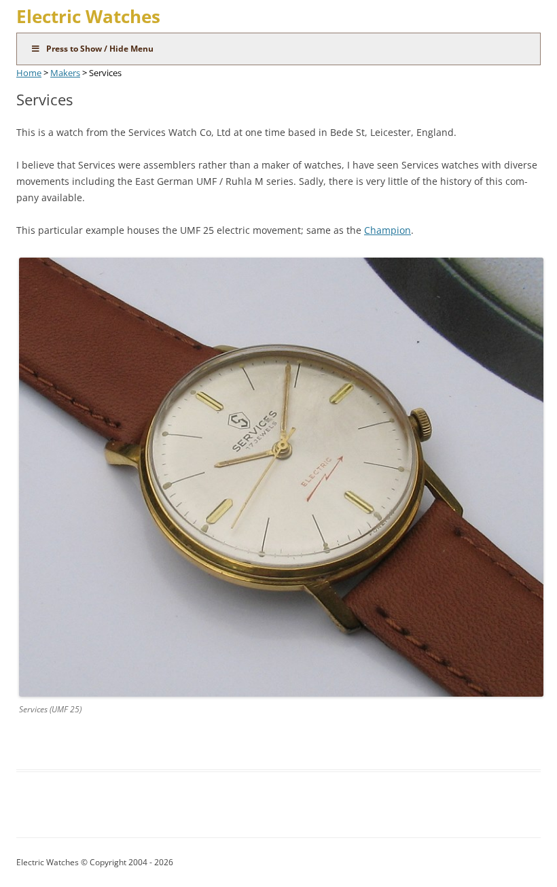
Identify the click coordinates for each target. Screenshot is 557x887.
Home (28, 73)
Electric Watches (88, 16)
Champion (387, 230)
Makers (65, 73)
